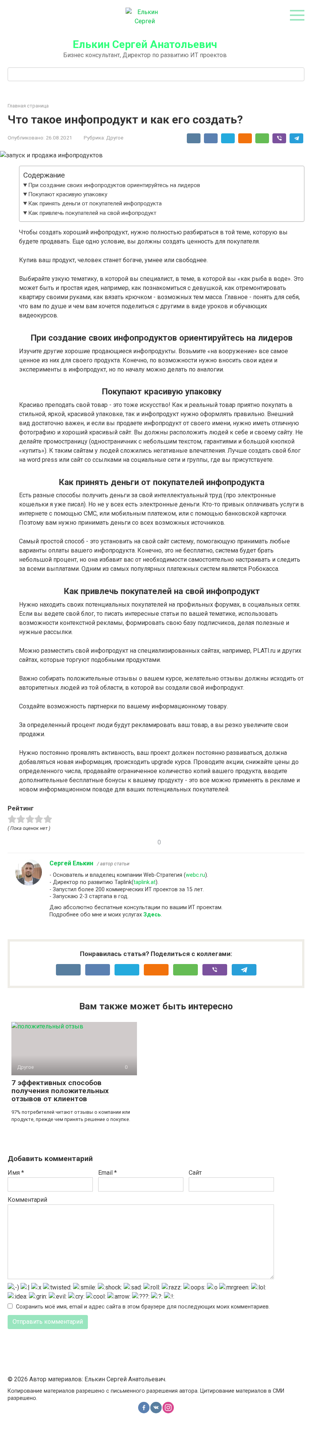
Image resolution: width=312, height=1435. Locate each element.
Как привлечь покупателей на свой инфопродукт (92, 213)
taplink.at (145, 882)
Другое (114, 138)
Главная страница (28, 106)
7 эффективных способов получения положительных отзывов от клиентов (60, 1090)
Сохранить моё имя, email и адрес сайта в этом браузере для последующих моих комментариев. (143, 1307)
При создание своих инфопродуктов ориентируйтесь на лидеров (114, 185)
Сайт (195, 1172)
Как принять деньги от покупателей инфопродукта (95, 203)
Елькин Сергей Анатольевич (145, 44)
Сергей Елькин (71, 863)
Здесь (152, 914)
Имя (16, 1172)
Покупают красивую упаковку (67, 194)
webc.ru (195, 875)
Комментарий (27, 1199)
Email (107, 1172)
